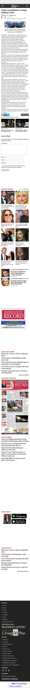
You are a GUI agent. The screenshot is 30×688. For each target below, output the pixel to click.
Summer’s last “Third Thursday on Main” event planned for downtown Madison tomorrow (13, 454)
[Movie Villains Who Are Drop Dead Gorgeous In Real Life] (22, 253)
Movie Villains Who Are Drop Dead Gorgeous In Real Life (21, 263)
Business (5, 619)
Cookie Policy (14, 678)
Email (3, 160)
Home (4, 605)
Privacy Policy (6, 678)
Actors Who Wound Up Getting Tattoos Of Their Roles (21, 225)
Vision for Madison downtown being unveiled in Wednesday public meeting (14, 440)
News (4, 607)
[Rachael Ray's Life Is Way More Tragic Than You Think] (7, 216)
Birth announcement (8, 655)
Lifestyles (5, 614)
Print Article (25, 115)
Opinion (5, 612)
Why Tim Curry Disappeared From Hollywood (20, 244)
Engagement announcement (10, 660)
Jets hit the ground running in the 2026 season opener (15, 367)
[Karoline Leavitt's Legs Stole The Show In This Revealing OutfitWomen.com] (5, 282)
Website (3, 163)
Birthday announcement (9, 658)
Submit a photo (7, 653)
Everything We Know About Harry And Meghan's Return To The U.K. (7, 263)
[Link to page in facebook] (5, 115)
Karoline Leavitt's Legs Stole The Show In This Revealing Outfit (18, 283)
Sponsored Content (8, 621)
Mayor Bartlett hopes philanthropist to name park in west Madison (15, 363)
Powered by (21, 269)
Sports (4, 610)
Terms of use (6, 649)
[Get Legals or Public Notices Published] (13, 328)
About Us (5, 639)
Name (3, 157)
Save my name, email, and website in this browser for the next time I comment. (13, 166)
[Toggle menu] (3, 6)
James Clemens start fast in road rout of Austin (14, 568)
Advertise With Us (7, 644)
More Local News (23, 375)
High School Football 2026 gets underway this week (12, 449)
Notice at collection (15, 686)
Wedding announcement (9, 662)
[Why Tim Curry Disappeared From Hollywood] (22, 235)
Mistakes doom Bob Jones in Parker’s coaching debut (14, 372)
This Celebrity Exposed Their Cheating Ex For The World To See (7, 206)
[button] (27, 6)
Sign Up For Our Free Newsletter (11, 665)
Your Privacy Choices (20, 683)
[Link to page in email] (2, 115)
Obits (4, 617)
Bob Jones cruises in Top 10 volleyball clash (7, 131)
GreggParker (12, 15)
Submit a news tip (7, 651)
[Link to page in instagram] (8, 670)
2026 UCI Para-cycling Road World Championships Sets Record (13, 444)
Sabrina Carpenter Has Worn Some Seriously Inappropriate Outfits (21, 206)
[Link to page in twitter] (8, 115)
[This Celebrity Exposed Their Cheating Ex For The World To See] (7, 197)
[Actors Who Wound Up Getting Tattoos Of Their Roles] (22, 216)
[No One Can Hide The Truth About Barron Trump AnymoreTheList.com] (5, 273)
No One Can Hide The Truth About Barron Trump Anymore (18, 274)
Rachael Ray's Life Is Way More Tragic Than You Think (7, 225)
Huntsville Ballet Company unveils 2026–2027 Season (13, 459)
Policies (5, 646)
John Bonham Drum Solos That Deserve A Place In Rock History (7, 244)
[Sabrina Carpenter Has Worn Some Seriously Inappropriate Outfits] (22, 197)
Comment (4, 143)
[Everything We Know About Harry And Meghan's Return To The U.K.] (7, 253)
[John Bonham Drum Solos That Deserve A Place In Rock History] (7, 235)
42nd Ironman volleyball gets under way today (21, 131)
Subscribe (5, 642)
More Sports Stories (22, 571)
